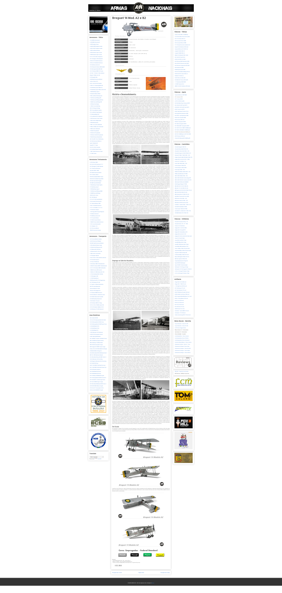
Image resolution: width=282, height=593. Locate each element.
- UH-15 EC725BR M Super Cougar (96, 381)
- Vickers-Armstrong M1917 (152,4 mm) (182, 314)
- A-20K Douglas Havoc (94, 44)
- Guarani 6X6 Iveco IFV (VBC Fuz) (181, 49)
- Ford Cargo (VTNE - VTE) (179, 169)
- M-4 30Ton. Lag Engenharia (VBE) (181, 115)
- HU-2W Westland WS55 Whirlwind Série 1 (98, 352)
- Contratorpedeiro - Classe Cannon (181, 336)
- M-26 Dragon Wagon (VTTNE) (180, 184)
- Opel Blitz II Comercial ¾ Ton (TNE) (181, 196)
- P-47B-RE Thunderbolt (94, 130)
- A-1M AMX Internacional (94, 42)
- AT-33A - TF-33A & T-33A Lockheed (96, 73)
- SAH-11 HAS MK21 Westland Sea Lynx (97, 365)
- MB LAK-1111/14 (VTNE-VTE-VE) (181, 188)
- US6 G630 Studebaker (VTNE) (180, 206)
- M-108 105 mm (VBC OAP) (179, 77)
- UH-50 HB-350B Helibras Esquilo (96, 385)
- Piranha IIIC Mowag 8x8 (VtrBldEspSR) (182, 138)
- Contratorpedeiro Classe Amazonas (182, 340)
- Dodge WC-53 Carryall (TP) (180, 229)
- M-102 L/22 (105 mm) (179, 302)
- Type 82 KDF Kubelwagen (179, 262)
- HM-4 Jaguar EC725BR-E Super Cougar (97, 346)
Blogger (153, 582)
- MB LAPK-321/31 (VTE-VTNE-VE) (181, 186)
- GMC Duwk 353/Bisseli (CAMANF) (181, 181)
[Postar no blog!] (117, 565)
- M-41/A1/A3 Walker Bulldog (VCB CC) (182, 71)
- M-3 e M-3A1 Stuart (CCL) (179, 57)
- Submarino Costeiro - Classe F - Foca (182, 344)
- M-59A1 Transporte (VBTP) (180, 121)
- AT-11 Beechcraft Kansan (94, 168)
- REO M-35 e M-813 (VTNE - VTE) (181, 200)
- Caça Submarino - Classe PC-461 (181, 325)
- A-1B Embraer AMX (93, 162)
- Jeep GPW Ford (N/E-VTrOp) (180, 240)
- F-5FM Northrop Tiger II (94, 189)
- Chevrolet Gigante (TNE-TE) (180, 146)
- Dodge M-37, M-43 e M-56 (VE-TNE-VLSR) (183, 236)
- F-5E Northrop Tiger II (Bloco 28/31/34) (97, 89)
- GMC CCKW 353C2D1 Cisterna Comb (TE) (182, 179)
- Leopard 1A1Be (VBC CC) (179, 51)
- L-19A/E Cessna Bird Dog (94, 106)
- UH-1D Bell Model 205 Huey (95, 371)
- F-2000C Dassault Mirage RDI (95, 101)
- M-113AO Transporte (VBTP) (180, 123)
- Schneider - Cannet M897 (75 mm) (181, 310)
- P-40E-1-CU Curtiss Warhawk (95, 124)
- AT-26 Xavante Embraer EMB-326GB (97, 66)
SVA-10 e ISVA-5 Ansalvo (95, 147)
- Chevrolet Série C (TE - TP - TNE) (181, 223)
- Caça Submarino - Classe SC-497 (181, 323)
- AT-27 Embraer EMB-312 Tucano (96, 71)
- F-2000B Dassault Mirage (94, 193)
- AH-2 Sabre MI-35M (93, 317)
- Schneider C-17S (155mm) (180, 312)
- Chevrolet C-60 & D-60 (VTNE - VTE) (181, 151)
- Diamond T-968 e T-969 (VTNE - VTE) (182, 155)
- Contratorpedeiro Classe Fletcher (181, 338)
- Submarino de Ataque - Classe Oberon (182, 352)
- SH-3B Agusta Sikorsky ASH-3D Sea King (97, 361)
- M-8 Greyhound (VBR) (179, 67)
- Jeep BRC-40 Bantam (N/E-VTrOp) (181, 244)
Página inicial (141, 572)
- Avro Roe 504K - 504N (94, 170)
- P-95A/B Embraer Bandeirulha (95, 136)
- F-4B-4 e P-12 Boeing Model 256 (96, 85)
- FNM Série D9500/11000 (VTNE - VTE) (182, 171)
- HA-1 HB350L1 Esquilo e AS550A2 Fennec (98, 338)
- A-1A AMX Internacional (94, 40)
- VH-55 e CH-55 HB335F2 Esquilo (96, 390)
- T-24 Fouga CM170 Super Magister (96, 211)
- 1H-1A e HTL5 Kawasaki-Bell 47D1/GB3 (97, 319)
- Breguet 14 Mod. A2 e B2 (94, 75)
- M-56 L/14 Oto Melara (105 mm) (181, 298)
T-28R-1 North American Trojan (96, 151)
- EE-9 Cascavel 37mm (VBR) (180, 40)
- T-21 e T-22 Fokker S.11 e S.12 (95, 207)
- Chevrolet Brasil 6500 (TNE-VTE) (181, 149)
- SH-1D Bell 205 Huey (93, 363)
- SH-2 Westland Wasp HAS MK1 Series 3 (97, 357)
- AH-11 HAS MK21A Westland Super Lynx (97, 367)
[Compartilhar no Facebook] (119, 565)
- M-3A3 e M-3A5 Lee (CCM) (179, 59)
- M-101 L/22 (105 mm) (179, 300)
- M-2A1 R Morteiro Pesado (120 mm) (181, 292)
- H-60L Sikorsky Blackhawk (94, 336)
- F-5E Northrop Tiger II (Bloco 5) (95, 87)
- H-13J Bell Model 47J (93, 330)
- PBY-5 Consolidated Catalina (95, 110)
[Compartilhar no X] (118, 565)
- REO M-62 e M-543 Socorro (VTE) (181, 202)
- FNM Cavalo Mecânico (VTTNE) (180, 173)
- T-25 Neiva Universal (93, 213)
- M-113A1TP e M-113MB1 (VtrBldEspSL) (182, 127)
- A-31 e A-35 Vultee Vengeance (96, 56)
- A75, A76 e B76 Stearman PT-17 (96, 164)
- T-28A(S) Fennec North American (96, 222)
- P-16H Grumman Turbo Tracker (95, 118)
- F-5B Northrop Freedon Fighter (95, 184)
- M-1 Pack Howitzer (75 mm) (180, 290)
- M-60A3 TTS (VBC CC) (179, 75)
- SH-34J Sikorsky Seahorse (94, 369)
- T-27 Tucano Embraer (94, 217)
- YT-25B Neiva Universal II (94, 215)
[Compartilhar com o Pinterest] (121, 565)
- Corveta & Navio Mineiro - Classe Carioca (182, 342)
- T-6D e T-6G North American (95, 205)
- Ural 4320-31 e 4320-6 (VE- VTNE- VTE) (182, 210)
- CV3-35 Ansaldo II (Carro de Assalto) (182, 36)
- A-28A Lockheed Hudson (94, 50)
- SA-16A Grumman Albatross (95, 141)
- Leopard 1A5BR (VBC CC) (179, 53)
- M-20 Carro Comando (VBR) (180, 117)
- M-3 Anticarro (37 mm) (179, 306)
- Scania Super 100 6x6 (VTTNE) (180, 208)
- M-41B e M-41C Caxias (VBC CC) (181, 73)
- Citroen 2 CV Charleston (179, 225)
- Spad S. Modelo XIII (93, 143)
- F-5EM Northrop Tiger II (94, 91)
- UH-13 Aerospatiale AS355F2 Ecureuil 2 (97, 377)
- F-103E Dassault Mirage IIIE (95, 97)
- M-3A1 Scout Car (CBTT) (179, 109)
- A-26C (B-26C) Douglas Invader (95, 48)
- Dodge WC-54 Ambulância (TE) (180, 232)
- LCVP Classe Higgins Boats (180, 327)
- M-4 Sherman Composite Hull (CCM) (181, 65)
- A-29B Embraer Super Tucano (95, 54)
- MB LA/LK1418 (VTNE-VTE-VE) (180, 192)
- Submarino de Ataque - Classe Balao (182, 350)
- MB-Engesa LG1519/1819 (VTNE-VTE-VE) (183, 190)
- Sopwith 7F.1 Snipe (93, 145)
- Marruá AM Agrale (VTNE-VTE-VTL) (181, 256)
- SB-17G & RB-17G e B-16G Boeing (96, 139)
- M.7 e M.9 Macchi (93, 197)
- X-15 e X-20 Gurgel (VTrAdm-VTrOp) (181, 273)
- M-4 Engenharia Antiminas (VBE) (181, 113)
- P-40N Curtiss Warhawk (94, 128)
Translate (99, 458)
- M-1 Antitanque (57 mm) (179, 288)
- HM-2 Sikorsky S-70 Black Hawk (96, 342)
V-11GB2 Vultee (93, 153)
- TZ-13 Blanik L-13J (93, 226)
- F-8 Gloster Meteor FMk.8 (94, 93)
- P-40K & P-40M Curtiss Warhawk (96, 126)
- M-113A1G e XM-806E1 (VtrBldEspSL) (182, 129)
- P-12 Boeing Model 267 (94, 114)
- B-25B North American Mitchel (95, 79)
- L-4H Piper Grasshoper (94, 104)
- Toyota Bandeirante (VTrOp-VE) (181, 260)
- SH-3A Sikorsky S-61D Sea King (95, 359)
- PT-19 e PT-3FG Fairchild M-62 (95, 199)
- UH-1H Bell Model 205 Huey (95, 373)
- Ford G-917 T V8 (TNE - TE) (180, 161)
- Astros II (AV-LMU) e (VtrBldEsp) (181, 34)
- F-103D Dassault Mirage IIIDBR (95, 191)
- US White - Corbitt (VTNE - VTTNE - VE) (182, 204)
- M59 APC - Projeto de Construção (181, 371)
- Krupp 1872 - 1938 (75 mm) (180, 284)
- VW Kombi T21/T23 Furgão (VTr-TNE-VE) (183, 269)
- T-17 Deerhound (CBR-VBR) (180, 81)
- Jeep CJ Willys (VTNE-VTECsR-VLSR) (182, 248)
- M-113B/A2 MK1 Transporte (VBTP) (181, 125)
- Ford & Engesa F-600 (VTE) (180, 165)
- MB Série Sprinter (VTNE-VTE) (180, 258)
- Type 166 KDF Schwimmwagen (181, 264)
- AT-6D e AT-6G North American (96, 62)
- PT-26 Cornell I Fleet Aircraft (95, 201)
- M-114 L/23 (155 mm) (179, 304)
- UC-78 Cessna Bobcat (94, 228)
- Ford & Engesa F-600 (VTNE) (180, 167)
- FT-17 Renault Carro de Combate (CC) (182, 44)
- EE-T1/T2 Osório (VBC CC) (179, 38)
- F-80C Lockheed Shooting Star (95, 95)
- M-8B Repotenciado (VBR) (179, 69)
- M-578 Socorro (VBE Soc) (179, 136)
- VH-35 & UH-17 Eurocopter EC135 (96, 387)
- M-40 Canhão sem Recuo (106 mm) (181, 294)
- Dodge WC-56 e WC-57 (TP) (180, 234)
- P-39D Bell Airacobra (93, 122)
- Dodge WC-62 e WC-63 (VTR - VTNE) (182, 159)
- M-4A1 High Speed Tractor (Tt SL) (181, 111)
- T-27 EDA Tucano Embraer (95, 219)
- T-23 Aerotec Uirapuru (94, 209)
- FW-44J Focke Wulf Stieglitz (95, 180)
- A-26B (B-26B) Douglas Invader (95, 46)
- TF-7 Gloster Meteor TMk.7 (95, 203)
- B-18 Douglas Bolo (93, 77)
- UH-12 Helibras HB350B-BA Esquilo (96, 375)
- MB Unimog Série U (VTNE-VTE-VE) (181, 194)
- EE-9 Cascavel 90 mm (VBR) (180, 42)
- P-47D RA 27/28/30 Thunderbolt (96, 134)
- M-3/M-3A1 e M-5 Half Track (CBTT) (181, 107)
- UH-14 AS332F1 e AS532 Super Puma (97, 379)
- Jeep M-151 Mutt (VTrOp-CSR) (180, 252)
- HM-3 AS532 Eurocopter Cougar (96, 344)
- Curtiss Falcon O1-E (93, 81)
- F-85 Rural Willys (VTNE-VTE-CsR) (181, 254)
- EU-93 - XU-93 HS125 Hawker (95, 83)
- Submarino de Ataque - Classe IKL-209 (182, 348)
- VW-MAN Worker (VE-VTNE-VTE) (181, 212)
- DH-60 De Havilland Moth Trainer (96, 176)
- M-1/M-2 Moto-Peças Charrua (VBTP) (182, 103)
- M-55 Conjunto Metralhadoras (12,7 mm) (183, 296)
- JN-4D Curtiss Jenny (93, 195)
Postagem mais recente (117, 572)
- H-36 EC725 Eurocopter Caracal (96, 334)
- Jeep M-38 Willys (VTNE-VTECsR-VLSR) (182, 250)
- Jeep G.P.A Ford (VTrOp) (179, 238)
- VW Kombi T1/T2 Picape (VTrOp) (181, 267)
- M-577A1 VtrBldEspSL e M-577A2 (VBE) (182, 134)
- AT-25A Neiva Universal (94, 64)
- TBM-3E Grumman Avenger (95, 230)
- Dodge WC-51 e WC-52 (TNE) (180, 227)
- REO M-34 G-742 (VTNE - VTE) (180, 198)
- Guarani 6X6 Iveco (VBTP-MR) (180, 94)
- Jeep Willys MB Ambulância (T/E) (181, 246)
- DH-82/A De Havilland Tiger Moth (96, 178)
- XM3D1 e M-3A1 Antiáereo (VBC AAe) (182, 86)
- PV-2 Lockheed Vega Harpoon (95, 112)
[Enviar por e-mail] (115, 565)
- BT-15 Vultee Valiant (93, 174)
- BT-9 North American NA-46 (95, 172)
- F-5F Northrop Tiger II (94, 186)
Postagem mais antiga (165, 572)
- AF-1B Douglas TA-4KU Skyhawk (96, 166)
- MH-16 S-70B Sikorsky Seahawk (96, 354)
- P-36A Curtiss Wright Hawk (95, 120)
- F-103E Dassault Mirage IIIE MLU (96, 99)
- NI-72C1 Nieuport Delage (94, 108)
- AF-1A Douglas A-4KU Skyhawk (96, 58)
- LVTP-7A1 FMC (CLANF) (179, 101)
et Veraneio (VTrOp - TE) (181, 221)
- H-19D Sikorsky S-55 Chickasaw (96, 332)
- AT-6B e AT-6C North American (95, 60)
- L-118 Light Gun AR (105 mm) (180, 286)
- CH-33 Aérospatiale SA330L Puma (96, 322)
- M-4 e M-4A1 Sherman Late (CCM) (181, 63)
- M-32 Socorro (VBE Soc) (179, 119)
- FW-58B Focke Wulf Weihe (95, 182)
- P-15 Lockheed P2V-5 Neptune (95, 116)
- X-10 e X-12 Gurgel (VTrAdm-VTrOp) (181, 271)
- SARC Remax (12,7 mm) (179, 308)
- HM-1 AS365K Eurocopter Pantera (96, 340)
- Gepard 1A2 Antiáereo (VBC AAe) (181, 46)
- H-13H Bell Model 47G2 (94, 328)
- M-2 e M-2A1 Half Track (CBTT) (180, 105)
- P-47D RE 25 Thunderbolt (94, 132)
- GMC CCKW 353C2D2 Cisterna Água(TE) (182, 177)
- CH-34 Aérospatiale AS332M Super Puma (98, 324)
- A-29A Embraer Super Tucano (95, 52)
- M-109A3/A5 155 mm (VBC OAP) (181, 79)
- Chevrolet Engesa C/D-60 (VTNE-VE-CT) (182, 153)
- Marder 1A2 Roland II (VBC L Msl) (181, 55)
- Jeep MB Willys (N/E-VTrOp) (180, 242)
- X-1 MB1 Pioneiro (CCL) (179, 84)
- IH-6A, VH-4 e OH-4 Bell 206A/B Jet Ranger (98, 348)
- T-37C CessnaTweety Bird (94, 224)
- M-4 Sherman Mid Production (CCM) (181, 61)
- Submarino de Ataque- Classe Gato (181, 346)
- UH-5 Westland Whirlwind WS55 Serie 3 (97, 383)
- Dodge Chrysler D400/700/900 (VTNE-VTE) (183, 157)
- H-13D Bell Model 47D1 (94, 326)
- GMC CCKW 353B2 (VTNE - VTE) (181, 175)
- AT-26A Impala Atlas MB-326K (95, 69)
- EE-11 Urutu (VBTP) (178, 99)
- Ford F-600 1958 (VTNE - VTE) (180, 163)
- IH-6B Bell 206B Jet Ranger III (95, 350)
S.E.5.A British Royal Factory (95, 149)
